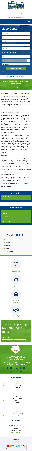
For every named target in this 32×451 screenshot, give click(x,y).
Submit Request (16, 68)
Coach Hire (17, 387)
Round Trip (13, 52)
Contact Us (17, 402)
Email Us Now (20, 338)
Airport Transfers (17, 398)
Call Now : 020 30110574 (16, 369)
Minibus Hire (18, 385)
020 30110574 (16, 15)
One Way (5, 52)
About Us (17, 400)
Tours (17, 396)
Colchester (8, 86)
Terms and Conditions (23, 72)
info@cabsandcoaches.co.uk (16, 17)
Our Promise (18, 415)
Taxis (17, 383)
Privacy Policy (17, 411)
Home (3, 86)
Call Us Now (7, 338)
